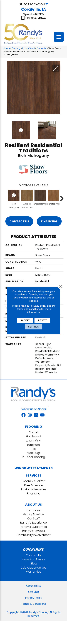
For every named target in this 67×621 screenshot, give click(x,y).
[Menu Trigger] (59, 37)
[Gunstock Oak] (53, 195)
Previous (5, 128)
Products (41, 48)
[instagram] (30, 415)
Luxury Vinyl (28, 48)
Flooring (16, 48)
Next (61, 128)
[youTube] (42, 415)
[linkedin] (36, 415)
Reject (42, 320)
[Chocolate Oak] (40, 195)
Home (7, 48)
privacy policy (38, 305)
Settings (33, 327)
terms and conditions (29, 308)
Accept (25, 320)
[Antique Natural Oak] (27, 195)
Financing (49, 221)
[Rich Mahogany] (13, 195)
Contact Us (19, 221)
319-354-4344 (36, 18)
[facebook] (23, 415)
